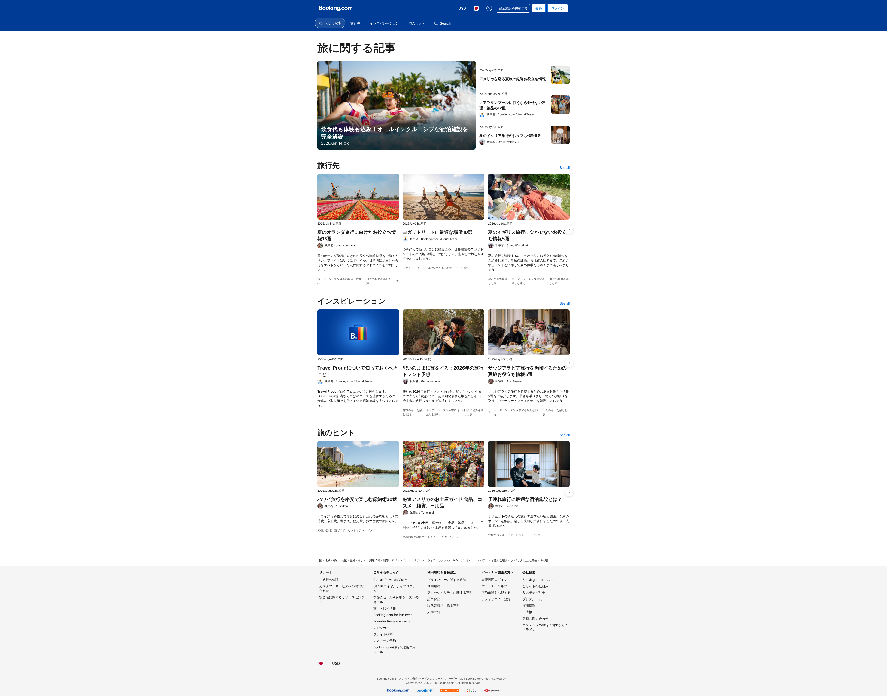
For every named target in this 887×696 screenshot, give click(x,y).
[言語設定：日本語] (321, 663)
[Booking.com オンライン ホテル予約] (335, 8)
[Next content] (569, 229)
